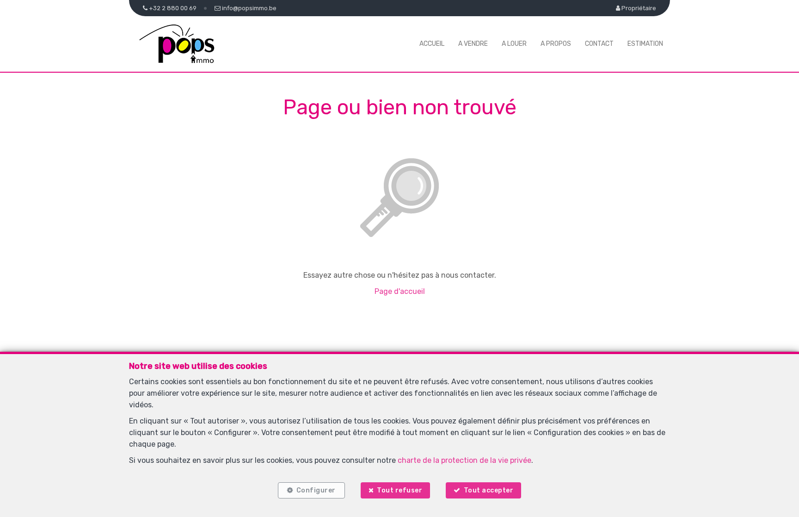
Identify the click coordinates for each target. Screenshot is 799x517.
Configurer (316, 490)
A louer (514, 44)
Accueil (431, 44)
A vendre (473, 44)
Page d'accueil (400, 291)
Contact (599, 44)
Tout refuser (399, 490)
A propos (556, 44)
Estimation (645, 44)
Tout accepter (489, 490)
